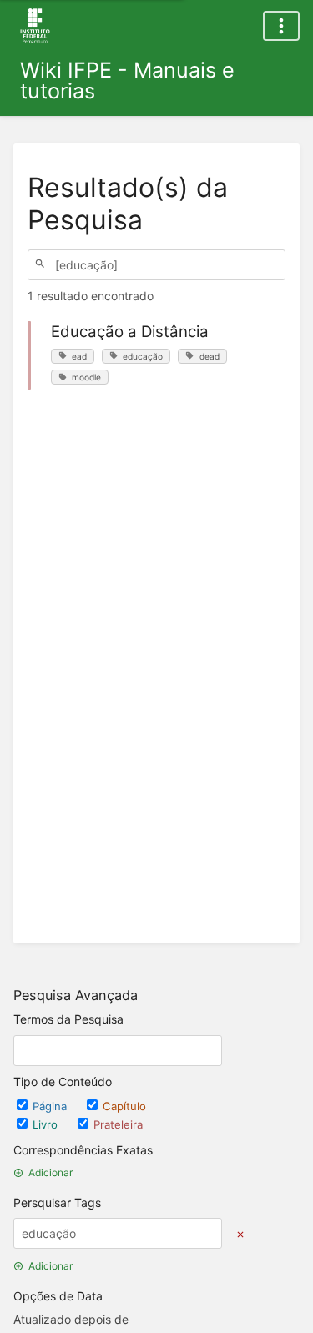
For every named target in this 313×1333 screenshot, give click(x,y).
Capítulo (124, 1106)
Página (51, 1106)
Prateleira (118, 1124)
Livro (47, 1124)
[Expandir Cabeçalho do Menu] (281, 26)
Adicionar (50, 1172)
